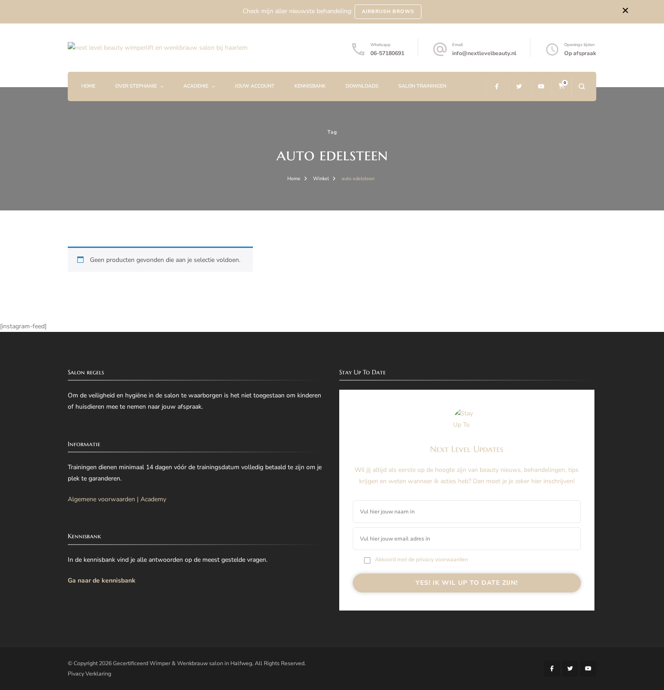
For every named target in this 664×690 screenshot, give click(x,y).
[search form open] (581, 86)
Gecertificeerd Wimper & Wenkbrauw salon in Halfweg (182, 663)
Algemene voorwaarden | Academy (117, 499)
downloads (362, 86)
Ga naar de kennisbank (102, 580)
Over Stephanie (136, 86)
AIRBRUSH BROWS (388, 11)
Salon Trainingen (422, 86)
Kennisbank (310, 86)
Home (88, 86)
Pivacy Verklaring (89, 673)
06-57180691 (387, 53)
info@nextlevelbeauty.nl (484, 53)
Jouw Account (255, 86)
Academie (195, 86)
